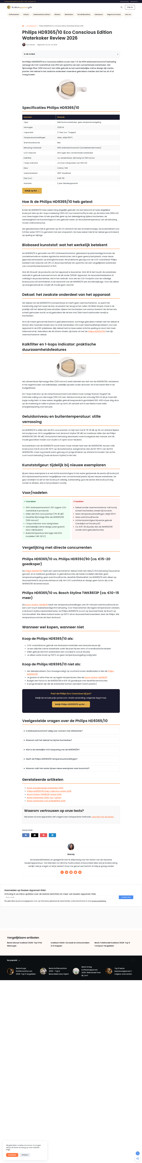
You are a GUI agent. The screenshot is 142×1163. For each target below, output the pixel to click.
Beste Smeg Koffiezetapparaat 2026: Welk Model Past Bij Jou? (91, 971)
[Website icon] (66, 872)
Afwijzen (25, 1155)
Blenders (57, 15)
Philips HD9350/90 (96, 331)
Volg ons (130, 7)
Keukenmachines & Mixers (41, 15)
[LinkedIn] (52, 835)
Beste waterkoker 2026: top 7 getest (44, 797)
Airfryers (26, 15)
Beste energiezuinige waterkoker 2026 (45, 788)
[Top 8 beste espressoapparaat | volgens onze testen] (109, 971)
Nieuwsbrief (134, 1)
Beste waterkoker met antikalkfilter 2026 (46, 801)
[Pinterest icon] (80, 872)
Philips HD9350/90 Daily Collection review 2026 (49, 791)
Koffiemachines (14, 15)
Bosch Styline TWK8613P (36, 604)
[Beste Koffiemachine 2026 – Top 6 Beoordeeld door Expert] (43, 971)
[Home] (23, 26)
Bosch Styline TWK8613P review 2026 (44, 794)
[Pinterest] (43, 835)
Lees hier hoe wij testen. (103, 817)
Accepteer (12, 1155)
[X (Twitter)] (34, 835)
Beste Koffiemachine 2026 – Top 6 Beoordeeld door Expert (59, 971)
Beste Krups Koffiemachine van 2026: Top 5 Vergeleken (26, 971)
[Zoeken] (121, 7)
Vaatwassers (99, 15)
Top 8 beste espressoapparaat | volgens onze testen (123, 971)
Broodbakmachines (84, 15)
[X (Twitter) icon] (71, 872)
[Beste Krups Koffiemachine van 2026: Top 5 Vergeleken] (10, 971)
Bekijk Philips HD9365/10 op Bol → (71, 704)
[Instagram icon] (75, 872)
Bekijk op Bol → (32, 190)
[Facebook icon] (62, 872)
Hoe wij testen (124, 1)
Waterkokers (69, 15)
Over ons (128, 15)
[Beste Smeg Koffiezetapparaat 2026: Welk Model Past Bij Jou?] (76, 971)
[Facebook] (25, 835)
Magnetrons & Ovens (114, 15)
